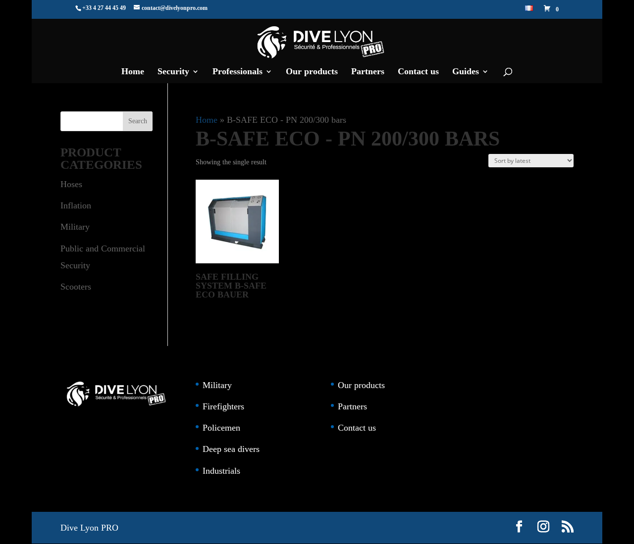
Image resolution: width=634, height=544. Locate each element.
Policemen (221, 428)
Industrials (221, 471)
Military (75, 227)
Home (132, 72)
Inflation (75, 205)
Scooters (75, 287)
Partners (367, 72)
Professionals (237, 72)
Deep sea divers (231, 449)
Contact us (418, 72)
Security (173, 72)
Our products (312, 72)
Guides (465, 72)
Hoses (71, 184)
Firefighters (223, 406)
